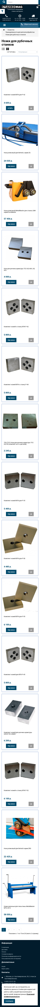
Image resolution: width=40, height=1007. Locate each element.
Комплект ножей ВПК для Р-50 (14, 558)
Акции (3, 966)
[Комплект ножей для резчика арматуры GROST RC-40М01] (20, 712)
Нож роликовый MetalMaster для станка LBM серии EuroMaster (20, 211)
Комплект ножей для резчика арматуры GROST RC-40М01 (18, 733)
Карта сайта (5, 968)
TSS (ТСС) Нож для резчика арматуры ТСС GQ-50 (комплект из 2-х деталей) (18, 443)
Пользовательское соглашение (11, 958)
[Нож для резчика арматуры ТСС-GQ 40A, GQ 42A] (20, 248)
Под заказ (11, 166)
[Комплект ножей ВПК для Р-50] (20, 538)
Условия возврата (7, 954)
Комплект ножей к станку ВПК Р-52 (16, 790)
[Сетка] (8, 48)
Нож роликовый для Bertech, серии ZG (17, 153)
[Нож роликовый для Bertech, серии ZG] (20, 132)
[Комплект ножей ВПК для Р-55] (20, 596)
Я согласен (9, 1001)
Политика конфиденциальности (11, 956)
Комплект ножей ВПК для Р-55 (14, 616)
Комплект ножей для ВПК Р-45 (14, 674)
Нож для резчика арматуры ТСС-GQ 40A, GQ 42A (19, 269)
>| (19, 930)
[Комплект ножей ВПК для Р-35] (20, 480)
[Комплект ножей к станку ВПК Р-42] (20, 306)
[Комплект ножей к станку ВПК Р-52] (20, 770)
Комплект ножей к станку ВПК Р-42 (16, 326)
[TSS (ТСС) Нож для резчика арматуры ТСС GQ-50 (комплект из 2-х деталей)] (20, 422)
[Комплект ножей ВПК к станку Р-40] (20, 364)
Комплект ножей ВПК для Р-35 (14, 500)
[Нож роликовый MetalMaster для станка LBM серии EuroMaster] (20, 190)
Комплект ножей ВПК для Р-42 (14, 95)
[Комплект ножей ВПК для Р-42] (20, 74)
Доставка (4, 949)
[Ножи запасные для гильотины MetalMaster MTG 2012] (20, 886)
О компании (5, 947)
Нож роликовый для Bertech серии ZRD (17, 848)
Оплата (4, 952)
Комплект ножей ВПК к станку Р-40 (16, 384)
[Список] (4, 48)
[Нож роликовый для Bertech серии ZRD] (20, 828)
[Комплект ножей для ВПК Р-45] (20, 654)
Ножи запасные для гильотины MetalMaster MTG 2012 (19, 907)
